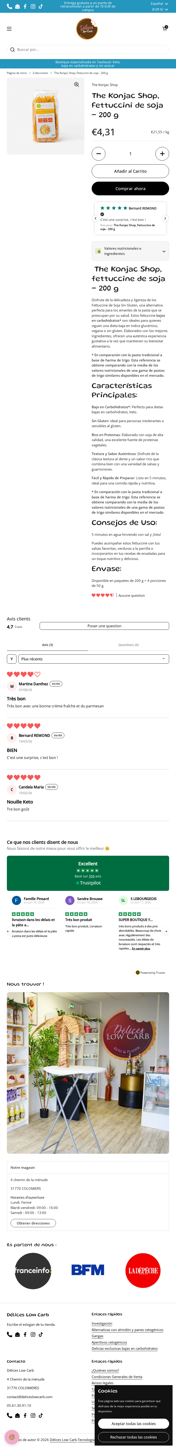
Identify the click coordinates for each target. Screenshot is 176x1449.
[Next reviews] (165, 218)
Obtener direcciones (33, 1223)
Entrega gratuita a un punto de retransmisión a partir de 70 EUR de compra (88, 6)
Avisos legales (102, 1383)
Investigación (102, 1323)
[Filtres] (11, 659)
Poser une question (104, 625)
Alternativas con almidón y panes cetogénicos (127, 1329)
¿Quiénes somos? (105, 1370)
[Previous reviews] (96, 218)
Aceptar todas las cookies (134, 1423)
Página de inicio (17, 73)
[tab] (88, 1167)
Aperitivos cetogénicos (109, 1342)
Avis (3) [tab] (47, 645)
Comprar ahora (131, 188)
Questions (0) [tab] (128, 645)
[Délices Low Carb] (87, 28)
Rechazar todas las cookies (133, 1437)
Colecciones (40, 73)
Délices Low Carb (63, 1439)
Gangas (97, 1336)
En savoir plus (88, 948)
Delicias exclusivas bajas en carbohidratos (125, 1348)
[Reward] (12, 1437)
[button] (164, 28)
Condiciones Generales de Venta (117, 1376)
